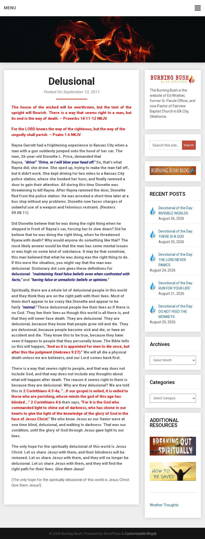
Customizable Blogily (140, 534)
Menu (10, 8)
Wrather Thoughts (164, 505)
